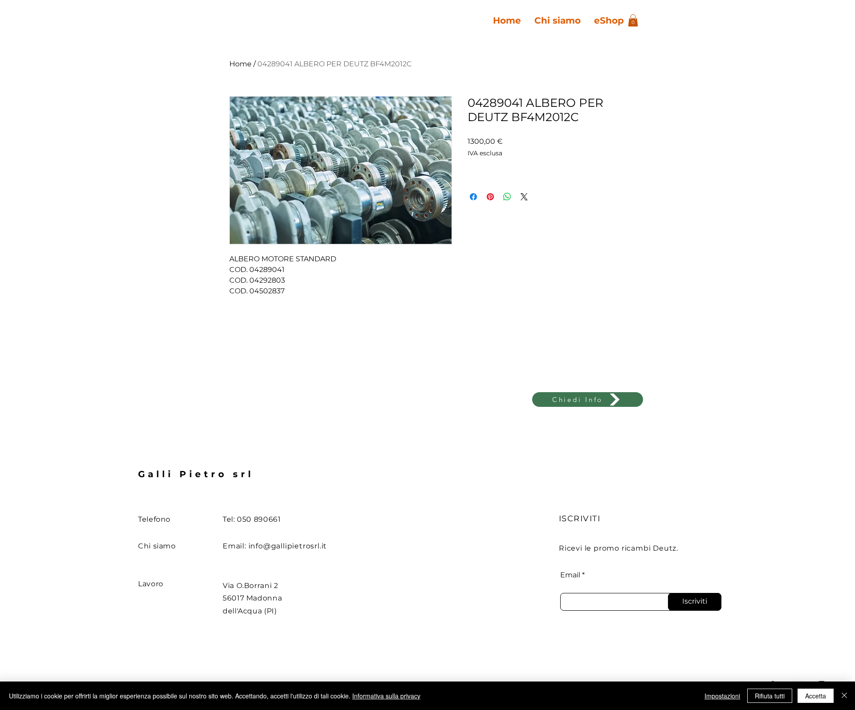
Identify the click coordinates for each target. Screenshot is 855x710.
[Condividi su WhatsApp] (507, 196)
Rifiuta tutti (770, 695)
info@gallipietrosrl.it (287, 546)
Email (570, 575)
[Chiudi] (844, 696)
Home (240, 64)
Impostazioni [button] (722, 695)
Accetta (815, 695)
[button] (633, 20)
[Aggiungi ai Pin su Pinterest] (490, 196)
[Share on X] (524, 196)
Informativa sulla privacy (386, 695)
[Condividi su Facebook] (473, 196)
